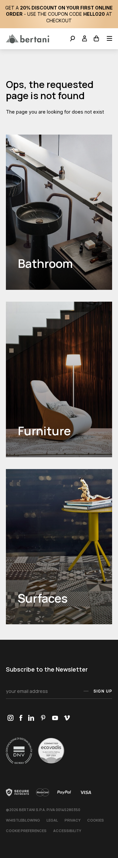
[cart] (96, 39)
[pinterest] (43, 718)
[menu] (107, 39)
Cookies (95, 820)
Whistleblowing (23, 820)
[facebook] (21, 718)
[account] (84, 39)
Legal (52, 820)
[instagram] (10, 718)
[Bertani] (27, 38)
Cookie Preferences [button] (26, 830)
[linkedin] (31, 718)
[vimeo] (66, 718)
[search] (72, 39)
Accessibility (67, 830)
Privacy (73, 820)
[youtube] (54, 718)
